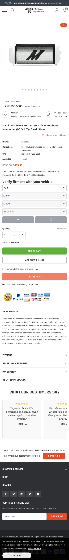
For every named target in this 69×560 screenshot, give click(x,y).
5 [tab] (34, 90)
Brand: (5, 142)
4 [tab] (31, 90)
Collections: (7, 147)
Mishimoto (25, 142)
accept (17, 555)
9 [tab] (46, 90)
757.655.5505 (13, 106)
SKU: (4, 154)
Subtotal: (6, 242)
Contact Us (54, 456)
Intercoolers (57, 147)
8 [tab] (43, 90)
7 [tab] (40, 90)
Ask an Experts (31, 106)
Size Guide (62, 228)
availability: (7, 159)
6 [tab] (37, 90)
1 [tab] (23, 90)
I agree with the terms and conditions (21, 269)
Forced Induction (28, 147)
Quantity (6, 228)
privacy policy (34, 548)
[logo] (34, 10)
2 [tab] (25, 90)
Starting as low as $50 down (38, 3)
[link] (5, 494)
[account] (57, 10)
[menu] (4, 10)
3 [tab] (28, 90)
